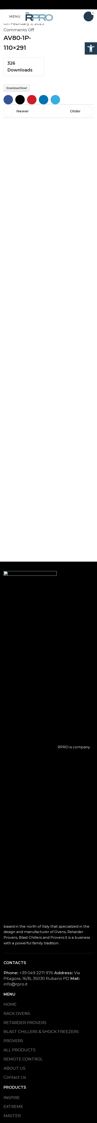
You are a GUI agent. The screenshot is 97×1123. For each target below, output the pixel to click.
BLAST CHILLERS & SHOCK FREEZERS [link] (41, 1031)
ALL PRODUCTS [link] (20, 1050)
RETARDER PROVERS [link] (25, 1022)
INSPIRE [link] (12, 1097)
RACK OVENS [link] (17, 1013)
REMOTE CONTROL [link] (23, 1059)
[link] (91, 48)
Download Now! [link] (16, 88)
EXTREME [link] (13, 1106)
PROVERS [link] (13, 1040)
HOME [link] (10, 1004)
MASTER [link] (12, 1115)
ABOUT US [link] (14, 1068)
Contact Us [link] (15, 1077)
